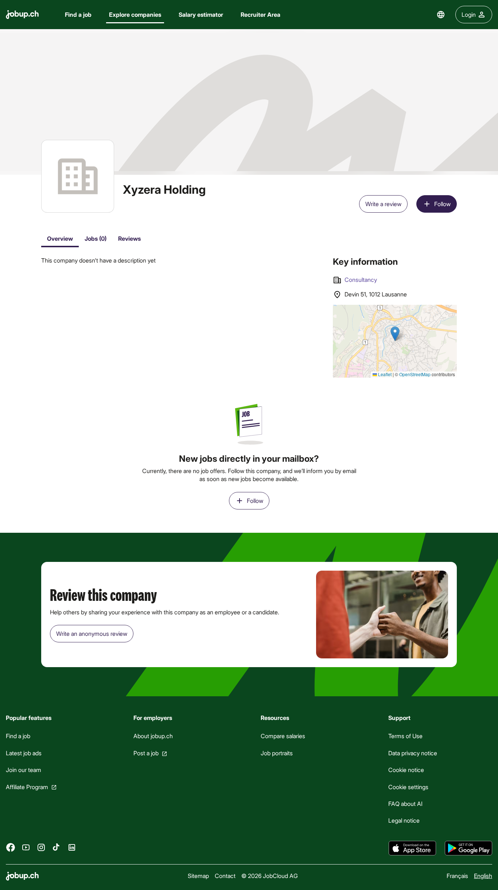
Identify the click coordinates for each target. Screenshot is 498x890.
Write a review (383, 203)
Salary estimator (201, 14)
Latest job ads (24, 752)
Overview (60, 238)
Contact (225, 875)
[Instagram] (41, 847)
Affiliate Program (27, 786)
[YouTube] (26, 847)
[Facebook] (10, 847)
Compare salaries (283, 735)
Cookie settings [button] (408, 786)
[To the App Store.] (412, 848)
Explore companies (135, 14)
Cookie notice (406, 769)
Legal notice (404, 820)
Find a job (78, 14)
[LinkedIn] (72, 847)
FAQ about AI (405, 803)
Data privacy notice (412, 752)
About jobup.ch (153, 735)
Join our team (23, 769)
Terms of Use (405, 735)
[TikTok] (56, 847)
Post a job (146, 752)
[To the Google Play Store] (468, 848)
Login (469, 14)
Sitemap (198, 875)
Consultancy (361, 279)
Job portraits (277, 752)
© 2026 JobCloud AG (269, 875)
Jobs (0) (95, 238)
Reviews (129, 238)
